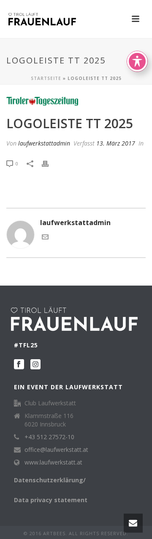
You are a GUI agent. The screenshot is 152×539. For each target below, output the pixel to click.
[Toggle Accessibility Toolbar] (137, 61)
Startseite (46, 78)
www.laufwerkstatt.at (53, 462)
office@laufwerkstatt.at (56, 450)
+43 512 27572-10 (49, 437)
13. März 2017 (115, 143)
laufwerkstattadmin (44, 143)
